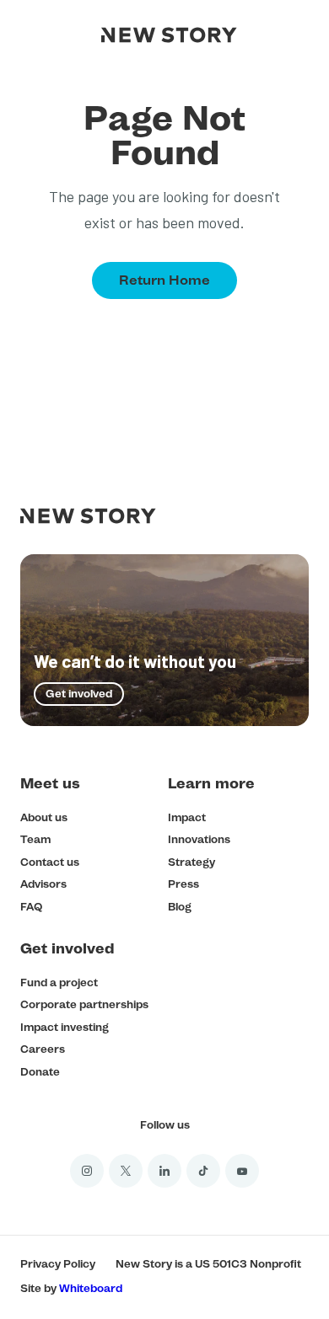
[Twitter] (126, 1171)
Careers (42, 1049)
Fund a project (59, 982)
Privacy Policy (57, 1264)
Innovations (199, 839)
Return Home (164, 280)
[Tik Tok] (203, 1171)
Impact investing (64, 1027)
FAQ (31, 906)
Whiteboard (90, 1288)
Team (35, 839)
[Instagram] (87, 1171)
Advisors (43, 884)
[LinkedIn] (164, 1171)
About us (43, 817)
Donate (40, 1071)
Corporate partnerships (84, 1004)
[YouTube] (242, 1171)
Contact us (49, 862)
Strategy (191, 862)
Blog (179, 906)
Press (183, 884)
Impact (187, 817)
